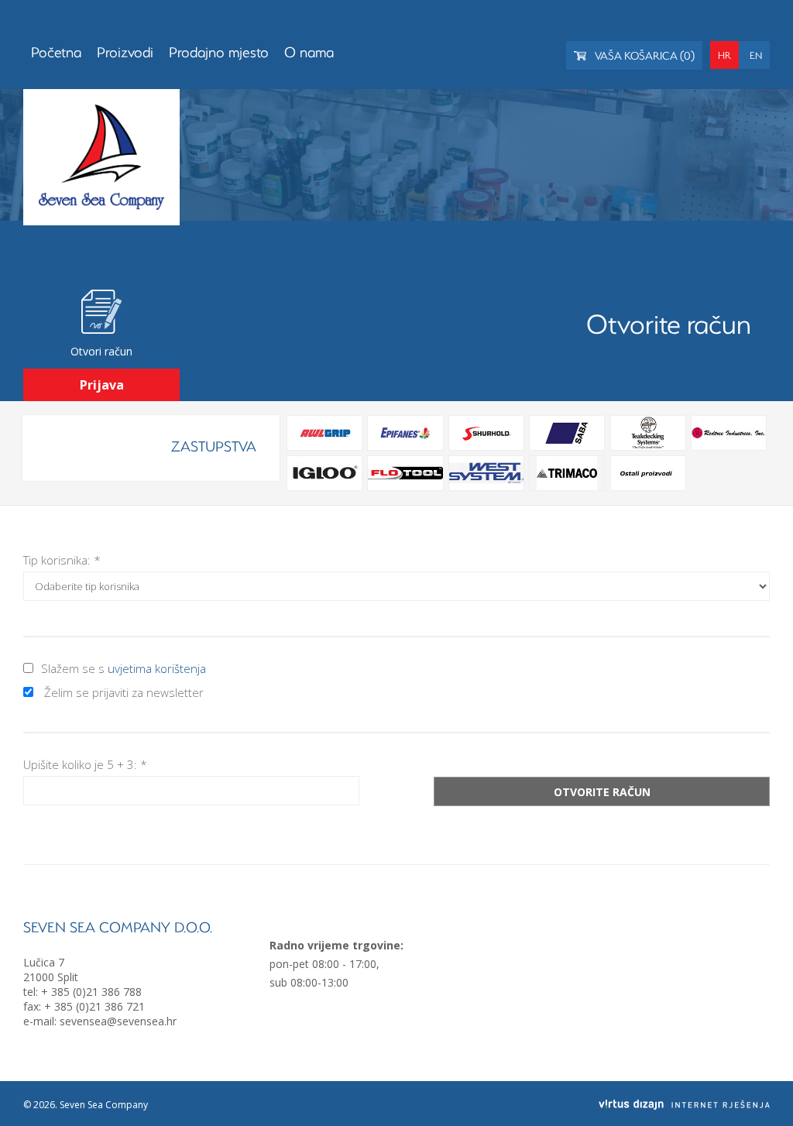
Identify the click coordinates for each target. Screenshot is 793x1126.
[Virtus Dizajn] (684, 1105)
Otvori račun (101, 351)
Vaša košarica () (643, 55)
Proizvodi (125, 52)
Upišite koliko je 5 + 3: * (85, 764)
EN (756, 55)
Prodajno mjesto (219, 52)
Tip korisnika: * (62, 560)
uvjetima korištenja (157, 668)
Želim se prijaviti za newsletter (124, 692)
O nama (309, 52)
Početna (56, 52)
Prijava (102, 384)
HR (724, 55)
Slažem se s (123, 668)
